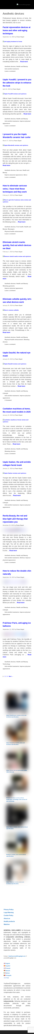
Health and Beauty (22, 66)
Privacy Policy (9, 909)
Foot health (20, 226)
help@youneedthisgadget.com (17, 956)
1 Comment (8, 400)
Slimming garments (9, 286)
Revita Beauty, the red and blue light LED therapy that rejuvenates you (15, 519)
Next (11, 676)
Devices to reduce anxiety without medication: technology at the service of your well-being (16, 799)
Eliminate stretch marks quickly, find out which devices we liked (17, 245)
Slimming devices (10, 451)
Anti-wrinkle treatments (12, 69)
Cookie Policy (8, 915)
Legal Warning (9, 912)
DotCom (22, 557)
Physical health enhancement (14, 231)
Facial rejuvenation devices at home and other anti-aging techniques (16, 30)
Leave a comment (10, 71)
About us (7, 918)
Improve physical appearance (14, 175)
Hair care (19, 170)
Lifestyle (5, 393)
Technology (6, 664)
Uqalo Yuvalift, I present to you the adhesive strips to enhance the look (17, 82)
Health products (9, 921)
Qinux (25, 175)
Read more (24, 61)
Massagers (11, 229)
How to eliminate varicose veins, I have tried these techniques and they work (15, 188)
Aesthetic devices (10, 66)
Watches (7, 924)
